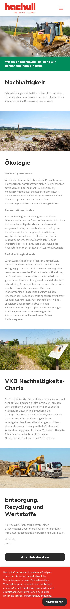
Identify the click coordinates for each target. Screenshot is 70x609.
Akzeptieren (54, 602)
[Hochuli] (20, 8)
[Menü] (61, 8)
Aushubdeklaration (35, 557)
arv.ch (8, 543)
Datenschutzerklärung (38, 595)
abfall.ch (10, 539)
